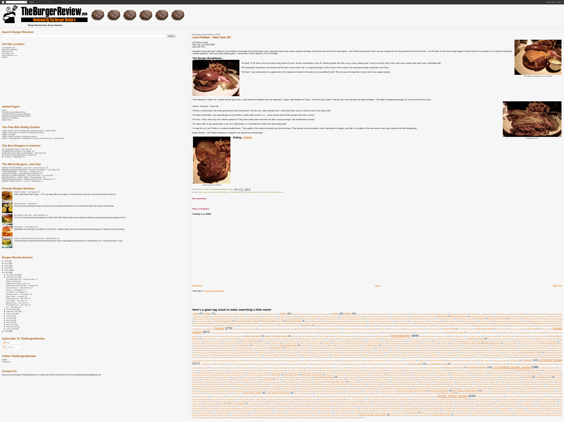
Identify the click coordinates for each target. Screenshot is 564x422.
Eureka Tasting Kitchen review (309, 343)
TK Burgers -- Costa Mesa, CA (26, 227)
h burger (395, 350)
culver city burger (476, 339)
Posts (7, 343)
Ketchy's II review (410, 360)
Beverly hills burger (293, 321)
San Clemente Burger (354, 391)
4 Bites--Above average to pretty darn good (19, 136)
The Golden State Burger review (483, 404)
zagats (256, 417)
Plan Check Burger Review (393, 384)
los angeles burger (476, 367)
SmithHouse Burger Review (376, 396)
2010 (7, 272)
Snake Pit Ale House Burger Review (422, 396)
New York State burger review (348, 377)
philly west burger (238, 384)
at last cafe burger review (288, 316)
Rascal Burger (485, 386)
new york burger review (254, 192)
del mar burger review (232, 341)
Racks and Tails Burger (291, 386)
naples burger (236, 377)
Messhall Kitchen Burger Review (203, 375)
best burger (480, 319)
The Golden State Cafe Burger (506, 404)
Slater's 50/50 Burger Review (302, 396)
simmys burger (231, 396)
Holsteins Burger (205, 355)
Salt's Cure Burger (318, 391)
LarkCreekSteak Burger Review (394, 364)
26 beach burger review (269, 314)
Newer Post (197, 286)
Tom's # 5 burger (504, 410)
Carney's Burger (472, 332)
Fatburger (444, 343)
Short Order (204, 396)
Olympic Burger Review (473, 379)
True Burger (278, 413)
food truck (304, 345)
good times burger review (435, 348)
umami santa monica (445, 413)
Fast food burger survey (397, 343)
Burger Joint (382, 329)
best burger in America (497, 319)
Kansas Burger (279, 360)
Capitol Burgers (389, 332)
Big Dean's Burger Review (357, 321)
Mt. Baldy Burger (497, 375)
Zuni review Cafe (355, 417)
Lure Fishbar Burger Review (236, 192)
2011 (7, 270)
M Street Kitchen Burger (352, 370)
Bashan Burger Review (399, 319)
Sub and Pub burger (211, 401)
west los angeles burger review (373, 415)
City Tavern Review (505, 336)
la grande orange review (260, 364)
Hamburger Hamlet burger (447, 350)
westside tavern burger (397, 415)
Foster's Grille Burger (389, 345)
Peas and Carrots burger (530, 382)
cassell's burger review (520, 332)
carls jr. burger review (435, 332)
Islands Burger (531, 355)
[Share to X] (243, 189)
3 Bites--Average (8, 134)
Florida (275, 345)
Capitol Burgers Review (405, 332)
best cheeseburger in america (247, 321)
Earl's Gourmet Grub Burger (443, 341)
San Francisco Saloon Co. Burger (493, 391)
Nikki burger (386, 377)
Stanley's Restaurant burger (307, 399)
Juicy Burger (503, 357)
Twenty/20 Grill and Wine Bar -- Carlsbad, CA (22, 285)
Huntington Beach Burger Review (372, 355)
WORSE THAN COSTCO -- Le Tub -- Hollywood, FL (22, 181)
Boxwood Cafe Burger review (249, 325)
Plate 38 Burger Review (465, 384)
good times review (453, 348)
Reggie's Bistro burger (225, 388)
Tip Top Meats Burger (385, 410)
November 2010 (12, 277)
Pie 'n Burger (265, 384)
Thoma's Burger (325, 410)
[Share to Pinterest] (249, 189)
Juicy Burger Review (517, 357)
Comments (9, 347)
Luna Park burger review (295, 370)
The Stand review (518, 408)
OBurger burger (225, 379)
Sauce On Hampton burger (303, 393)
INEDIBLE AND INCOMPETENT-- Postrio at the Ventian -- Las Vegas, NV (30, 170)
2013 (7, 266)
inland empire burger (496, 355)
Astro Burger (240, 316)
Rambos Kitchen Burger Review (425, 386)
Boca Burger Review (500, 323)
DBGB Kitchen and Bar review (546, 339)
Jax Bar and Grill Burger (273, 357)
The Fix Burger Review (431, 404)
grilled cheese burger (263, 350)
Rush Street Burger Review (236, 391)
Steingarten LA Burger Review (481, 399)
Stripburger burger (546, 399)
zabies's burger (234, 417)
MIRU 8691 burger (291, 375)
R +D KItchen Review (260, 386)
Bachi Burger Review (458, 316)
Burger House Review (368, 329)
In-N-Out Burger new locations (427, 355)
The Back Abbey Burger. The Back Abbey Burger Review (457, 401)
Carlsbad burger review (454, 332)
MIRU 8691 (276, 375)
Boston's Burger (554, 323)
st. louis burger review (273, 399)
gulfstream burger (369, 350)
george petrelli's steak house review (246, 348)
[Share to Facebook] (246, 189)
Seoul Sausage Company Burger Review (398, 393)
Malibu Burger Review (468, 370)
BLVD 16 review (388, 323)
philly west (226, 384)
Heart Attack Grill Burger (333, 352)
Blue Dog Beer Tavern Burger (319, 323)
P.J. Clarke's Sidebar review (272, 382)
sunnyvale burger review (260, 401)
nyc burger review (277, 192)
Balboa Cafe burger (525, 316)
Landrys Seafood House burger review (350, 364)
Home (377, 286)
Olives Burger (392, 379)
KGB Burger (423, 360)
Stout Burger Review (513, 399)
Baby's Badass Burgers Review (423, 316)
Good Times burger (418, 348)
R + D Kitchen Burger (243, 386)
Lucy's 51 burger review (236, 370)
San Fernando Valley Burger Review (412, 391)
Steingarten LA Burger (460, 399)
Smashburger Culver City (323, 396)
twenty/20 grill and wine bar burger (385, 413)
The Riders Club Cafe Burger (348, 408)
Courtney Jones (319, 339)
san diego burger (370, 391)
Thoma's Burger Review (342, 410)
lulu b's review (264, 370)
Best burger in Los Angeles (553, 319)
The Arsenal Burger (407, 401)
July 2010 (10, 316)
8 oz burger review (381, 314)
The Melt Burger (495, 406)
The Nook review (209, 408)
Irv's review (519, 355)
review (261, 388)
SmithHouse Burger (357, 396)
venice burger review (523, 413)
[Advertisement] (245, 281)
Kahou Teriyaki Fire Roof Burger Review (230, 360)
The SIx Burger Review (431, 408)
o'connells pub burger (209, 379)
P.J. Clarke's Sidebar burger (250, 382)
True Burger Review (291, 413)
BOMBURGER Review (538, 323)
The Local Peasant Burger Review (415, 406)
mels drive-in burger (440, 372)
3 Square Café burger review (319, 314)
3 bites (200, 192)
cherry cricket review (474, 336)
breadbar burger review (385, 325)
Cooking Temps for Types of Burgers (16, 114)
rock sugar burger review (364, 388)
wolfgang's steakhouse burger (525, 415)
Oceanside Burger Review (322, 379)
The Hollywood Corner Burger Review (224, 406)
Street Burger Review (529, 399)
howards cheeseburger (321, 355)
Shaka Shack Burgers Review (501, 393)
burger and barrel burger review (244, 329)
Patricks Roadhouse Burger (379, 382)
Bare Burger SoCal (284, 319)
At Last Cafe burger (270, 316)
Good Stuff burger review (400, 348)
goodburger (466, 348)
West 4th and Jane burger (323, 415)
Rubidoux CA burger (464, 388)
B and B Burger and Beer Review (352, 316)
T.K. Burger (336, 401)
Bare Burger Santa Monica (267, 319)
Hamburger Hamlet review (467, 350)
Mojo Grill (409, 375)
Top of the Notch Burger (239, 413)
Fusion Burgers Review (499, 345)
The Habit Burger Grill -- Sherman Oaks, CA (21, 279)
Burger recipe (545, 329)
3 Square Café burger (299, 314)
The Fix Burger (416, 404)
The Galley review (463, 404)
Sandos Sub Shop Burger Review (218, 393)
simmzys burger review (246, 396)
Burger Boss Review (351, 329)
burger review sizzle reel (219, 332)
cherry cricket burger (457, 336)
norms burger (417, 377)
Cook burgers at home (288, 339)
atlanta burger (304, 316)
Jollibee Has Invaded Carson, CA (18, 283)
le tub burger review (230, 367)
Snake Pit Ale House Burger (398, 396)
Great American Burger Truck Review (207, 350)
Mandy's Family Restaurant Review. (501, 370)
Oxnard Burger (200, 382)
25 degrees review (237, 314)
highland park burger (430, 352)
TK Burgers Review (432, 410)
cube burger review (418, 339)
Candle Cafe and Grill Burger (331, 332)
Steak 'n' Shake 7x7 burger (355, 399)
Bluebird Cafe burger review (357, 323)
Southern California (9, 49)
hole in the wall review (511, 352)
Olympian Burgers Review (440, 379)
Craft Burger (332, 339)
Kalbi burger (251, 360)
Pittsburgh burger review (323, 384)
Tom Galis (493, 410)
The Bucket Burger (529, 401)
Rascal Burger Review (499, 386)
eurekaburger (326, 343)
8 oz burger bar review (364, 314)
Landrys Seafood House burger (323, 364)
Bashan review (415, 319)
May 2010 (10, 320)
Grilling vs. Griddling (10, 118)
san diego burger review (386, 391)
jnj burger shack (424, 357)
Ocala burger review (289, 379)
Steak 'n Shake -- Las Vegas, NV (27, 192)
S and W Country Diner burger (298, 391)
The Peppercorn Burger (304, 408)
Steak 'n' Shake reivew (443, 399)
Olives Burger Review (407, 379)
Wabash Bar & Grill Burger (277, 415)
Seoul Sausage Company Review (426, 393)
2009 (7, 331)
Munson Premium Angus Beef (550, 375)
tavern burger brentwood (350, 401)
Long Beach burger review (452, 367)
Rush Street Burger (217, 391)
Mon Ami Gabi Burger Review (460, 375)
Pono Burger (512, 384)
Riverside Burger (271, 388)
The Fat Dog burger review (399, 404)
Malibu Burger (453, 370)
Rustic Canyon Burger (255, 391)
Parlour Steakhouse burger (293, 382)
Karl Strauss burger (293, 360)
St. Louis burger (258, 399)
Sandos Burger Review (546, 391)
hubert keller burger (352, 355)
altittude (406, 314)
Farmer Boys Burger (357, 343)
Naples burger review (251, 377)
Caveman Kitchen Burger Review (230, 336)
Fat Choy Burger (413, 343)
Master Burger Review (381, 372)
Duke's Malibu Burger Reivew (395, 341)
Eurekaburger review (341, 343)
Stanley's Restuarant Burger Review (331, 399)
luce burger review (205, 370)
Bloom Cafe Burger (216, 323)
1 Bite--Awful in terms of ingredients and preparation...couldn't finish (29, 131)
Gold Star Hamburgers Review (353, 348)
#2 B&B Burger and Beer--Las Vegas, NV (18, 151)
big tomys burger (434, 321)
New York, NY (7, 51)
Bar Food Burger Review (203, 319)
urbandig (494, 413)
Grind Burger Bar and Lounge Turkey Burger (328, 350)
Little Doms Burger (383, 367)
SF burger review (447, 393)
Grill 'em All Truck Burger (245, 350)
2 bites (207, 313)
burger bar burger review (285, 329)
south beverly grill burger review (536, 396)
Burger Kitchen (449, 329)
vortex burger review (258, 415)
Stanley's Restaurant (13, 281)
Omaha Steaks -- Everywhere (25, 204)
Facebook (6, 362)
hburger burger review (288, 352)
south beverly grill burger (514, 396)
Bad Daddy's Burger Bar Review (505, 316)
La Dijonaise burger (207, 364)
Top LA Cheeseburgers (220, 413)
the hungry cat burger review (267, 406)
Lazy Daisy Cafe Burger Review (480, 364)
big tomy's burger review (418, 321)
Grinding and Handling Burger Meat (16, 116)
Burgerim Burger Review (255, 332)
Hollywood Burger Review (531, 352)
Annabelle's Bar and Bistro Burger (481, 314)
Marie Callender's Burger (235, 372)
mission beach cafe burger (335, 375)
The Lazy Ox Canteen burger (343, 406)
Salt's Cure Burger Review (335, 391)
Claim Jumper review (538, 336)
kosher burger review (499, 360)
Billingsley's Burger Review (467, 321)
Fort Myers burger (371, 345)
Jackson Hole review (210, 357)
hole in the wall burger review (491, 352)
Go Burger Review (316, 348)
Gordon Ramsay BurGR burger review (504, 348)
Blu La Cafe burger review (281, 323)
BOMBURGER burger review (519, 323)
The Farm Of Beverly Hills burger (331, 404)
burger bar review (303, 329)
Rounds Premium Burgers (420, 388)
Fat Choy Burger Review (430, 343)
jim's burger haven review (354, 357)
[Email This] (238, 189)
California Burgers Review (309, 332)
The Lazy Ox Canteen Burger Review (368, 406)
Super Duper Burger (277, 401)
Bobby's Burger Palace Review (479, 323)
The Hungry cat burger (247, 406)
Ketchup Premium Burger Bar (348, 360)
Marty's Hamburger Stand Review (347, 372)
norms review (445, 377)
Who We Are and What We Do (14, 112)
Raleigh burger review (332, 386)
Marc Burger (204, 372)
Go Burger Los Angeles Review (296, 348)
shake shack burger (521, 393)
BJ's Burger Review (485, 321)
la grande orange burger (240, 364)
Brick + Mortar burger (442, 325)
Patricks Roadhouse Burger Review (404, 382)
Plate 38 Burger (449, 384)
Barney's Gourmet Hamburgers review (376, 319)
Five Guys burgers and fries (224, 345)
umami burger (412, 413)
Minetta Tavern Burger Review (258, 375)
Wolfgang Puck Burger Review (482, 415)
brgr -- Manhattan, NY (13, 307)
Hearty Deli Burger (393, 352)
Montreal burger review (481, 375)
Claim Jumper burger (522, 336)
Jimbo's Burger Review (385, 357)
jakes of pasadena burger (228, 357)
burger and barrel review (266, 329)
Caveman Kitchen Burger (207, 336)
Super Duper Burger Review (296, 401)
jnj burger (399, 357)
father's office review (473, 343)
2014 (7, 263)
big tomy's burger (401, 321)
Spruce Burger (555, 396)
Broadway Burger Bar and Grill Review (520, 325)
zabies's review (247, 417)
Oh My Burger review (353, 379)
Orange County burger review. (534, 379)
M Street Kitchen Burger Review (373, 370)
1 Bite (195, 313)
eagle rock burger (414, 341)
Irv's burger (509, 355)
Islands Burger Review (546, 355)
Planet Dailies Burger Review (431, 384)
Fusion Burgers (484, 345)
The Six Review (447, 408)
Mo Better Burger (377, 375)
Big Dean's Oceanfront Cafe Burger (381, 321)
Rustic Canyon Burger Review (276, 391)
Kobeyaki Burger (452, 360)
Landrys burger (305, 364)
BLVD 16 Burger (375, 323)
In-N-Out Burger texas (466, 355)
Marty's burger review (326, 372)
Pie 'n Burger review (279, 384)
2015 (7, 261)
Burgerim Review (272, 332)
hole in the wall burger (471, 352)
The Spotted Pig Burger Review (484, 408)
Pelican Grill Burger (548, 382)
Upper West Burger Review (479, 413)
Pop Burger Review (553, 384)
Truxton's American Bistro (309, 413)
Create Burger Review (373, 339)
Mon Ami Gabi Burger (440, 375)
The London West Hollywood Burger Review (472, 406)
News (362, 377)
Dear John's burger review (213, 341)
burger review (207, 192)
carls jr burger (420, 332)
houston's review (305, 355)
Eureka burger (274, 343)
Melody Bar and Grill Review (421, 372)
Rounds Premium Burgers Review (443, 388)
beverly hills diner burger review (335, 321)
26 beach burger (252, 314)
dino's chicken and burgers (295, 341)
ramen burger (442, 386)
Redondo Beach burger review (205, 388)
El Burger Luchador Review (549, 341)
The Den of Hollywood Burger (279, 404)
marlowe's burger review (308, 372)
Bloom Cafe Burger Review (235, 323)
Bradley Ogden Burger (269, 325)
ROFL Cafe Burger (381, 388)
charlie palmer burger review (345, 336)
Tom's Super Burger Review (538, 410)
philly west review (252, 384)
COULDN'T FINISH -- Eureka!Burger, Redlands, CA (22, 173)
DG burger (265, 341)
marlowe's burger (291, 372)
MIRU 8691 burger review (312, 375)
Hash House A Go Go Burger (204, 352)
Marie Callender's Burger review (257, 372)
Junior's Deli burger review (551, 357)
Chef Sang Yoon (442, 336)
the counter (222, 404)
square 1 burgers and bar (227, 399)
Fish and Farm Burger (510, 343)
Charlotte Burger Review (380, 336)
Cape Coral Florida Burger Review (369, 332)
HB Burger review (265, 352)
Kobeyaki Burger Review (468, 360)
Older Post (557, 286)
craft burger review (345, 339)
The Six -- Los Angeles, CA (15, 290)
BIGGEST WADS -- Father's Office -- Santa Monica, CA (23, 177)
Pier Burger (292, 384)
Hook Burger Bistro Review (274, 355)
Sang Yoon (237, 393)
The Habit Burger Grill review (547, 404)
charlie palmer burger (326, 336)
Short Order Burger (217, 396)
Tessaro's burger (379, 401)
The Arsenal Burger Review (426, 401)
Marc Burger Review (217, 372)
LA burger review (550, 360)
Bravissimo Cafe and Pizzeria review (354, 325)
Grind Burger (277, 350)
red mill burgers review (517, 386)
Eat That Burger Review (505, 341)
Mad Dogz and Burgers (414, 370)
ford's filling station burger (318, 345)
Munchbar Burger (511, 375)
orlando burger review (554, 379)
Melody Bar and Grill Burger (400, 372)
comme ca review (232, 339)
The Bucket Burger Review (548, 401)
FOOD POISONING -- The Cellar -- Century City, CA (22, 171)
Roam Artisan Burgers (307, 388)
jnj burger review (410, 357)
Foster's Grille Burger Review (408, 345)
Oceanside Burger (304, 379)
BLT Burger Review (263, 323)
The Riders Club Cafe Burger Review (373, 408)
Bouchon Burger (211, 325)
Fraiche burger (425, 345)
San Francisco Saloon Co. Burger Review (522, 391)
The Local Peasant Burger (392, 406)
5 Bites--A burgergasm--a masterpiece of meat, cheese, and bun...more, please (33, 138)
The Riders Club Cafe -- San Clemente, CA (31, 215)
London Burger (418, 367)
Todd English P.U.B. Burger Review (475, 410)
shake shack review (537, 393)
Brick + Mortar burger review (461, 325)
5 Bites (347, 313)
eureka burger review (289, 343)
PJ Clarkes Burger (340, 384)
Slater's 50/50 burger (282, 396)
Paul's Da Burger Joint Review (485, 382)
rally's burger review (386, 386)
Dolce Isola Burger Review (357, 341)
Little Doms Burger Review (401, 367)
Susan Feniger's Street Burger (319, 401)
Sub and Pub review (228, 401)
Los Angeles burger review (511, 367)
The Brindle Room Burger (487, 401)
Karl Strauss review (309, 360)
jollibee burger (480, 357)
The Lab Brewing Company (289, 406)
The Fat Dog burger (380, 404)
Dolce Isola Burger (339, 341)
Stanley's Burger (289, 399)
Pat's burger (353, 382)
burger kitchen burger (465, 329)
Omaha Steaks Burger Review (511, 379)
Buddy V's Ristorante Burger (545, 325)
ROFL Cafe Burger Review (400, 388)
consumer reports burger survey (251, 339)
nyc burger (266, 192)
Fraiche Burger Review (440, 345)
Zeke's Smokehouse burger (271, 417)
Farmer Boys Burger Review (376, 343)
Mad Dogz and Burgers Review (435, 370)
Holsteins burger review (222, 355)
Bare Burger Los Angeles (246, 319)
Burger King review (433, 329)
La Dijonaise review (223, 364)
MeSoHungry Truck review (518, 372)
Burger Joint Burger (396, 329)
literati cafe (370, 367)
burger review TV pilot (237, 332)
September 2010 (12, 311)
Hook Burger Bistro (255, 355)
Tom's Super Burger (519, 410)
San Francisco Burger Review (465, 391)
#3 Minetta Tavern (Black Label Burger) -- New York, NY (24, 153)
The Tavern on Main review (225, 410)
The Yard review (312, 410)
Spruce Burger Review (200, 399)
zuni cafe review (341, 417)
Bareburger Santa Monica (329, 319)
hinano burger (444, 352)
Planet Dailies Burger (412, 384)
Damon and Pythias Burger (497, 339)
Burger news (533, 329)
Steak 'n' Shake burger (401, 399)
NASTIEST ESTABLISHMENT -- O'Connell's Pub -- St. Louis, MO (27, 175)
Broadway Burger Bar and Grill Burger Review (489, 325)
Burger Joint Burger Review (414, 329)
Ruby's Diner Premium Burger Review (502, 388)
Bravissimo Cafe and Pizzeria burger (326, 325)
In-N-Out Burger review (448, 355)
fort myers (358, 345)
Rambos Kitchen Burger (403, 386)
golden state (370, 348)
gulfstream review (383, 350)
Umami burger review (428, 413)
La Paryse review (291, 364)
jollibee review (492, 357)
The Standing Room (534, 408)
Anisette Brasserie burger (438, 314)
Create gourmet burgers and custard (396, 339)
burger (219, 328)
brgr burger (419, 325)
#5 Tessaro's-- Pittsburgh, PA (13, 157)
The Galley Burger (448, 404)
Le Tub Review (245, 367)
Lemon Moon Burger (260, 367)
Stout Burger (498, 399)
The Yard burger (280, 410)
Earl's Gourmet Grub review (464, 341)
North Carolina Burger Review (463, 377)
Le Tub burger (216, 367)
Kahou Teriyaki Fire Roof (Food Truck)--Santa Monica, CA (37, 238)
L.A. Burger (513, 360)
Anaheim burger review (419, 314)
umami (401, 413)
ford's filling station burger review (341, 345)
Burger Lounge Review (517, 329)
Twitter (4, 360)
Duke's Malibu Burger (376, 341)
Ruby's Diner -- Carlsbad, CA (16, 296)
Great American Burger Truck (552, 348)
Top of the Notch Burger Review (261, 413)
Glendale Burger (276, 348)
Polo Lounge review (499, 384)
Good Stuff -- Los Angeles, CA (16, 292)
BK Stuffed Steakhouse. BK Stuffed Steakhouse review (543, 321)
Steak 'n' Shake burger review (422, 399)
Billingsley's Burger (449, 321)
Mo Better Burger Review (394, 375)
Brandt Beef (306, 325)
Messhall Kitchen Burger (551, 372)
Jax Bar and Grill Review (291, 357)
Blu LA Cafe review (299, 323)
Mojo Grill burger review (423, 375)
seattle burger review (349, 393)
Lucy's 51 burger (220, 370)
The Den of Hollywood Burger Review (304, 404)
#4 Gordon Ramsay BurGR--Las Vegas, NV (19, 155)
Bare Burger (218, 319)
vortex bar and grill (222, 415)
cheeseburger (400, 335)
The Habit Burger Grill (527, 404)
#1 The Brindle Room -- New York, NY (17, 149)
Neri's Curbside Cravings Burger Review (298, 377)
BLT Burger (250, 323)
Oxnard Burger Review (215, 382)
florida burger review (288, 345)
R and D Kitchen (275, 386)
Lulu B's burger (252, 370)
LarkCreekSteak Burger (373, 364)
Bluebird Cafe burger (338, 323)
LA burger (527, 360)
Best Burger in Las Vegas (532, 319)
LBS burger (513, 364)
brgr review (429, 325)
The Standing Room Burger (552, 408)
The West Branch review (264, 410)
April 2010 (10, 322)
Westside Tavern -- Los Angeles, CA (19, 294)
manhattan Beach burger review (528, 370)
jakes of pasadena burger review (251, 357)
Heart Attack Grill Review (376, 352)
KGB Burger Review (436, 360)
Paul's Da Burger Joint (464, 382)
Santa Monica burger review (278, 393)
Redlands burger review (536, 386)
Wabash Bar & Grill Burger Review (300, 415)
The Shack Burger (394, 408)
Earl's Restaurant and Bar (485, 341)
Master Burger (366, 372)
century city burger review (276, 336)
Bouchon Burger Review (228, 325)
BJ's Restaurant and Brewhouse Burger (508, 321)
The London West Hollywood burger (442, 406)
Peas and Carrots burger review (508, 382)
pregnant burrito (227, 386)
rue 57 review (204, 391)
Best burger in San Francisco (204, 321)
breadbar (372, 325)
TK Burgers (420, 410)
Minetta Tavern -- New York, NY (17, 303)
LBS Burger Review (526, 364)
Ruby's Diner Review (525, 388)
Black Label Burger (201, 323)
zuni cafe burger (328, 417)
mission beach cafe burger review (357, 375)
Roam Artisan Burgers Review (327, 388)
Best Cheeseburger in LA (464, 319)
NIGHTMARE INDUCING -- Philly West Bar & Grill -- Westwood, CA (28, 179)
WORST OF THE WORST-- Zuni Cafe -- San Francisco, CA (25, 168)
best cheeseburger (224, 321)
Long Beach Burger (432, 367)
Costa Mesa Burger (305, 339)
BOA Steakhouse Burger (405, 323)
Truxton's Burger (326, 413)
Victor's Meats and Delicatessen (544, 413)
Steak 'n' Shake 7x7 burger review (379, 399)
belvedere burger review (445, 319)
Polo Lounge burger (483, 384)
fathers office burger (492, 343)
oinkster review (381, 379)
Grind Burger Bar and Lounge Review (297, 350)
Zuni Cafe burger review (312, 417)
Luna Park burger (278, 370)
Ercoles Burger (244, 343)
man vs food (482, 370)
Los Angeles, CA (8, 48)
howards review (337, 355)
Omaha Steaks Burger (490, 379)
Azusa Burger (333, 316)
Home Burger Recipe (239, 355)
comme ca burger (217, 339)
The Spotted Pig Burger (463, 408)
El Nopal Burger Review (212, 343)
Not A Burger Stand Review (510, 377)
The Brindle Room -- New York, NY (18, 305)
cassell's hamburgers (538, 332)
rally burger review (359, 386)
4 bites (335, 313)
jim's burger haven (337, 357)
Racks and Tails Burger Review (312, 386)
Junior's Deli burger (533, 357)
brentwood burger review (404, 325)
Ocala (278, 379)
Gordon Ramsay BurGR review (529, 348)
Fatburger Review (456, 343)
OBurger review (256, 379)
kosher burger (485, 360)
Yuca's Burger (204, 417)
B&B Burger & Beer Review (401, 316)
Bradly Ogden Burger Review (289, 325)
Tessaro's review (393, 401)
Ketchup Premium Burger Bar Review (373, 360)
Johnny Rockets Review (464, 357)
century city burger (252, 336)
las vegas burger (415, 364)
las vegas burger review (437, 364)
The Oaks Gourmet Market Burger (229, 408)
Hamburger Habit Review (427, 350)
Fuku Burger (455, 345)
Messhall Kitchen (535, 372)
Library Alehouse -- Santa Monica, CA (19, 288)
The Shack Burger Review (412, 408)
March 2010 (10, 324)
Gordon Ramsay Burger (480, 348)
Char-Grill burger (296, 336)
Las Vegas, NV (8, 53)
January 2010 (11, 329)
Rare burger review (471, 386)
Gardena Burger (515, 345)
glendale (264, 348)
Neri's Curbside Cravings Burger (271, 377)
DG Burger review (278, 341)
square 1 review (244, 399)
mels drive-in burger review (459, 372)
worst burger (542, 415)
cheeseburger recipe (427, 336)
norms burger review (431, 377)
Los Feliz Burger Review (548, 367)
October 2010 (11, 309)
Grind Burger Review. (353, 350)
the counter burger (237, 404)
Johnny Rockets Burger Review (442, 357)
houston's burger (291, 355)
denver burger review (250, 341)
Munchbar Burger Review (528, 375)
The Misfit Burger (527, 406)
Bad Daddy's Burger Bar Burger (481, 316)
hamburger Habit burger (408, 350)
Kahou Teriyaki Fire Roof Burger (203, 360)
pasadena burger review (336, 382)
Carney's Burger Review (489, 332)
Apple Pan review (547, 314)
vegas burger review (506, 413)
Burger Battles (317, 329)
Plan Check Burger (375, 384)
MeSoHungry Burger (478, 372)
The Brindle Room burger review (510, 401)
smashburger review (341, 396)
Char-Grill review (310, 336)
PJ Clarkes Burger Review (357, 384)
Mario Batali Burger (276, 372)
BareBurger (298, 319)
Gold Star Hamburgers (332, 348)
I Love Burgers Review (407, 355)
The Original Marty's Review (284, 408)
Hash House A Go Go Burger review (229, 352)
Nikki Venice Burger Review (401, 377)
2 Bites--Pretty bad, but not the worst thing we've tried (23, 133)
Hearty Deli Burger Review (411, 352)
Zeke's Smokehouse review (292, 417)
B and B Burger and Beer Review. (377, 316)
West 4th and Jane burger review (346, 415)
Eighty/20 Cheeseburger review (526, 341)
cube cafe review (433, 339)
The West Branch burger (245, 410)
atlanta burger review (319, 316)
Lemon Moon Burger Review (279, 367)
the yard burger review (296, 410)
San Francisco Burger (439, 391)
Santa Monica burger (252, 393)
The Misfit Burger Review (544, 406)
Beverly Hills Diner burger (313, 321)
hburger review (304, 352)
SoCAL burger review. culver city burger (490, 396)
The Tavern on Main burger (204, 410)
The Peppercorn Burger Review (325, 408)
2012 (7, 268)
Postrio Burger (197, 386)
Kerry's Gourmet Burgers (327, 360)
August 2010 (11, 314)
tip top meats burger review (404, 410)
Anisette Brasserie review (458, 314)
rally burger (346, 386)
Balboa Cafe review (541, 316)
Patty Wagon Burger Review (444, 382)
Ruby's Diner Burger (480, 388)
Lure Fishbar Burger (219, 192)
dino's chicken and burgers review (318, 341)
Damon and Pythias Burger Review (521, 339)
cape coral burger (349, 332)
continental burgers (271, 339)
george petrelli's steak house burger (219, 348)
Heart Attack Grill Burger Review (354, 352)
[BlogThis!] (241, 189)
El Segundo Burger (229, 343)
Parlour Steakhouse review (314, 382)
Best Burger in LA (515, 319)
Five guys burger (549, 343)
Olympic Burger (457, 379)
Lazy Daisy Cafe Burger (459, 364)
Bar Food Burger (556, 316)
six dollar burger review (265, 396)
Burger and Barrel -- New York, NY (18, 298)
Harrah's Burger (557, 350)
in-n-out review (481, 355)
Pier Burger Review (305, 384)
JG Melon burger (308, 357)
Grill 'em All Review (228, 350)
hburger (275, 352)
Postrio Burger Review (212, 386)
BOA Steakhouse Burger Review (427, 323)
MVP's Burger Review (199, 377)
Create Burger (359, 339)
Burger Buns (7, 120)
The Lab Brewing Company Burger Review (315, 406)
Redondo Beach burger (554, 386)
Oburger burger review (240, 379)
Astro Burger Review (254, 316)
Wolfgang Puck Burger (461, 415)
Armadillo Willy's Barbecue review (222, 316)
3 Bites (247, 137)
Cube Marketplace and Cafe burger (454, 339)
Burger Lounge (501, 329)
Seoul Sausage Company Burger (370, 393)
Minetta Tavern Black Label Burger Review (231, 375)
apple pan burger (533, 314)
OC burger (268, 379)
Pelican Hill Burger (214, 384)
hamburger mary (523, 350)
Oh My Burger (338, 379)
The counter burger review (257, 404)
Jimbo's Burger (370, 357)
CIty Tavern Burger (489, 336)
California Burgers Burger (289, 332)
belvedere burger (428, 319)
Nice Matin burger (373, 377)
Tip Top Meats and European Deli (363, 410)
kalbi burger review (264, 360)
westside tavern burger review (418, 415)
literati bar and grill (341, 367)
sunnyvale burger (243, 401)
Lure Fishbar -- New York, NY (16, 301)
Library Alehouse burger (300, 367)
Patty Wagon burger (425, 382)
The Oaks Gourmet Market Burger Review (258, 408)
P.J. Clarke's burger (231, 382)
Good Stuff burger (383, 348)
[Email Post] (235, 189)
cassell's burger (505, 332)
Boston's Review (198, 325)
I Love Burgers (392, 355)
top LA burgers (205, 413)
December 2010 (12, 275)
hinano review (456, 352)
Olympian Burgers (423, 379)
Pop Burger (540, 384)
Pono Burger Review (527, 384)
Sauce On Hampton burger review (327, 393)
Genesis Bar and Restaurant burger (536, 345)
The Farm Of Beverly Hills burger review (357, 404)
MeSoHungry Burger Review (496, 372)
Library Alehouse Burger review (321, 367)
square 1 (213, 399)
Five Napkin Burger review (261, 345)
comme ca (205, 339)
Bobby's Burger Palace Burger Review (454, 323)
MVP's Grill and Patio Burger (219, 377)
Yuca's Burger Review (218, 417)
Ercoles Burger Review (259, 343)
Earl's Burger (427, 341)
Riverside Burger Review (288, 388)
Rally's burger (372, 386)
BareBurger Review (310, 319)
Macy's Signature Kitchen (395, 370)
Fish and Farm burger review (530, 343)
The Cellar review (209, 404)
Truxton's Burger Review (343, 413)
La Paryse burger (277, 364)
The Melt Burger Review (511, 406)
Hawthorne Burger (250, 352)
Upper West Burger (460, 413)
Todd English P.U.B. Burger (451, 410)
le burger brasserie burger (544, 364)
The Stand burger (504, 408)
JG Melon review (322, 357)
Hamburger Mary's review (540, 350)
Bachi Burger (442, 316)
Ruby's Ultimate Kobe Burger (544, 388)
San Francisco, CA (9, 55)
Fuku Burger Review (469, 345)
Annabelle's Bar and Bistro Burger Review (510, 314)
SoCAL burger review (452, 396)
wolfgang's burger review (503, 415)
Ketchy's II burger (395, 360)
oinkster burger (368, 379)
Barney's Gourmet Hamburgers (350, 319)
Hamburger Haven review (507, 350)
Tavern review (366, 401)
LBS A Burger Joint (500, 364)
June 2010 (10, 318)
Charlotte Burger (363, 336)
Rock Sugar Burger (346, 388)
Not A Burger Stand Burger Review (487, 377)
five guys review (242, 345)
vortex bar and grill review (240, 415)
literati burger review (357, 367)
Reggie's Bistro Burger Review (246, 388)
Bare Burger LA (230, 319)
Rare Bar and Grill (456, 386)
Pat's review (364, 382)
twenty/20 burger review (362, 413)
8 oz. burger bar (395, 314)
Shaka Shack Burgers (481, 393)
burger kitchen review (484, 329)
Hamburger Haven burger (487, 350)
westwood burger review (441, 415)
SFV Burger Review (464, 393)
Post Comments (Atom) (214, 291)
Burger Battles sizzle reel (332, 329)
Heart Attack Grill (317, 352)
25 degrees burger (222, 314)
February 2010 (11, 327)
